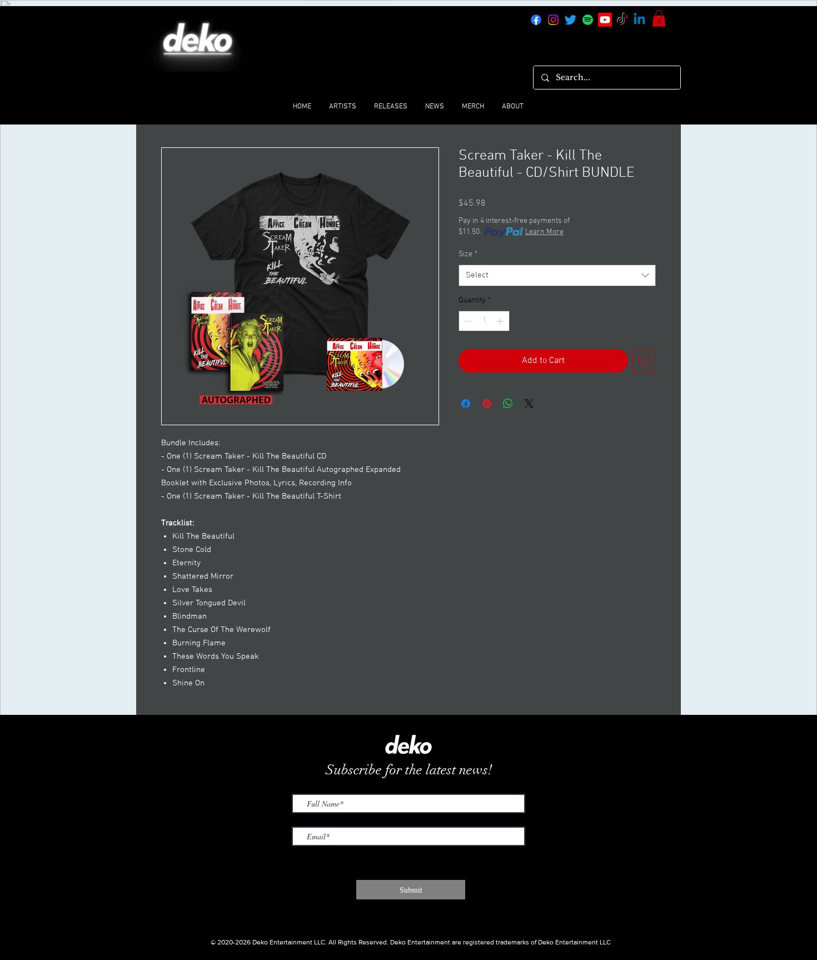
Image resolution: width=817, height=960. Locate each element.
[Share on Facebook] (465, 403)
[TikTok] (622, 20)
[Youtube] (605, 20)
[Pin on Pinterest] (487, 403)
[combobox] (557, 275)
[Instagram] (553, 20)
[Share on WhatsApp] (508, 403)
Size (468, 254)
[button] (659, 18)
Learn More (544, 232)
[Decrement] (467, 321)
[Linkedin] (639, 20)
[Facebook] (536, 20)
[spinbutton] (484, 321)
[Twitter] (570, 20)
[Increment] (501, 321)
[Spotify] (588, 20)
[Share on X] (529, 403)
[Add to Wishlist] (644, 360)
